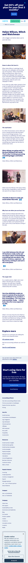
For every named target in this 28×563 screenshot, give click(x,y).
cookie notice (13, 546)
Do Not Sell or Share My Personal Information (14, 551)
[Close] (23, 534)
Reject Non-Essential (14, 556)
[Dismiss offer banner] (24, 3)
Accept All (14, 560)
